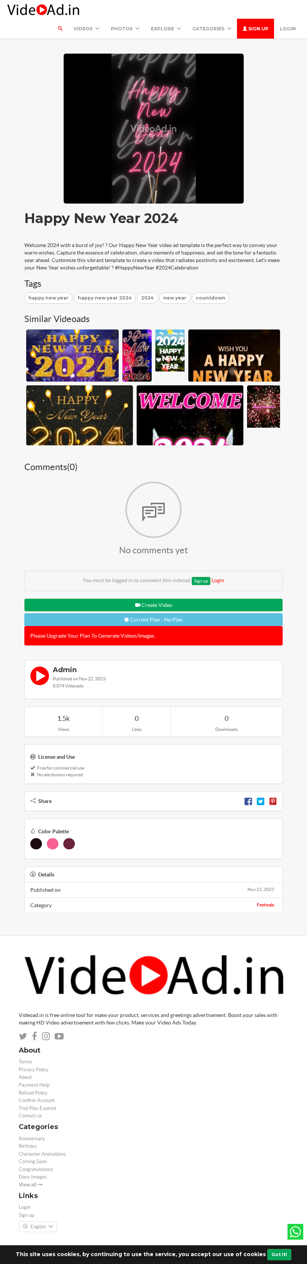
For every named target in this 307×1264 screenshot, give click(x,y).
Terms (25, 1062)
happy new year (48, 298)
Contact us (30, 1116)
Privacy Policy (34, 1069)
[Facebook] (248, 801)
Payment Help (34, 1085)
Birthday (28, 1146)
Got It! (279, 1254)
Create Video (156, 605)
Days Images (33, 1177)
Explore (163, 28)
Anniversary (32, 1138)
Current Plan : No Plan (156, 620)
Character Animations (42, 1154)
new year (174, 298)
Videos (84, 28)
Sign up (257, 28)
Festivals (265, 904)
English (38, 1227)
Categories (208, 28)
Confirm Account (37, 1100)
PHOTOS (122, 28)
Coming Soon (33, 1161)
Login (288, 28)
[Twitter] (260, 801)
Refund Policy (33, 1093)
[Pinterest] (273, 801)
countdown (210, 298)
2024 (147, 298)
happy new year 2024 (105, 298)
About (25, 1077)
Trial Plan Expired (37, 1108)
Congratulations (36, 1169)
